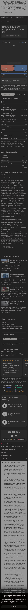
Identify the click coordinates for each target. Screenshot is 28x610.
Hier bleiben (14, 607)
